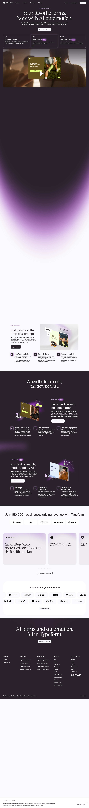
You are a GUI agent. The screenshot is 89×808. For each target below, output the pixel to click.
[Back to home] (8, 3)
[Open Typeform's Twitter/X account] (74, 645)
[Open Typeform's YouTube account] (78, 645)
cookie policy (39, 805)
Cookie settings (6, 666)
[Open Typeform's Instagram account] (76, 645)
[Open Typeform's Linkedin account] (80, 645)
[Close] (86, 802)
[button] (18, 3)
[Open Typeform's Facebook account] (72, 645)
